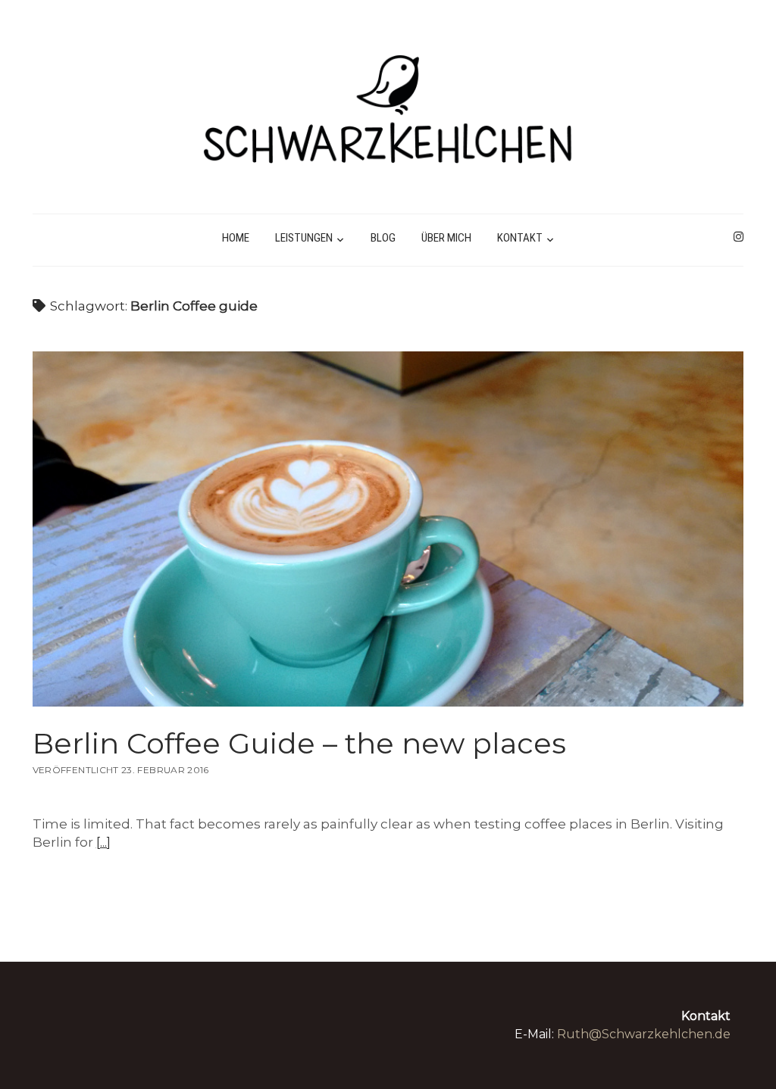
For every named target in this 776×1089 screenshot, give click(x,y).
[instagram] (738, 237)
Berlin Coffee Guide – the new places (388, 529)
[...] (103, 842)
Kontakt (520, 238)
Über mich (446, 238)
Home (235, 238)
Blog (383, 238)
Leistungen (304, 238)
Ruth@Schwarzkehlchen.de (644, 1034)
